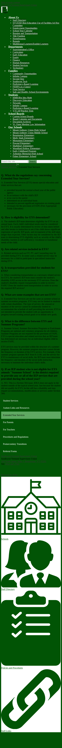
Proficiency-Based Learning (25, 84)
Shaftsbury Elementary (23, 146)
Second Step (18, 79)
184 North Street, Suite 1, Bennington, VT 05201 (23, 461)
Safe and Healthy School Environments (31, 92)
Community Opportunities (24, 73)
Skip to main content (10, 2)
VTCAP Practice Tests (23, 111)
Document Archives (22, 121)
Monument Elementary (23, 140)
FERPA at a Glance (22, 86)
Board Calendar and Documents (27, 119)
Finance (16, 60)
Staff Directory (19, 20)
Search (32, 161)
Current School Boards (23, 116)
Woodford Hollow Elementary (26, 148)
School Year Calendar (22, 30)
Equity (16, 57)
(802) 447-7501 (12, 464)
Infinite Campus (20, 76)
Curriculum (18, 52)
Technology (18, 68)
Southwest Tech (20, 81)
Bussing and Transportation (25, 33)
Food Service (19, 89)
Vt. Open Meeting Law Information (29, 124)
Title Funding (19, 36)
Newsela (17, 103)
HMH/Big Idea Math (22, 97)
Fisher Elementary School (24, 156)
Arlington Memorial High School (28, 153)
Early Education (20, 55)
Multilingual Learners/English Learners (30, 44)
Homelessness (19, 38)
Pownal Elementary (22, 143)
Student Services (20, 65)
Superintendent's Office (23, 49)
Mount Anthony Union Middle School (30, 132)
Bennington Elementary (23, 135)
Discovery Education (22, 100)
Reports (16, 41)
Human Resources (21, 62)
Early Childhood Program (24, 151)
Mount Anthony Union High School (29, 130)
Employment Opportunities (25, 28)
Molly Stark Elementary (23, 138)
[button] (13, 17)
